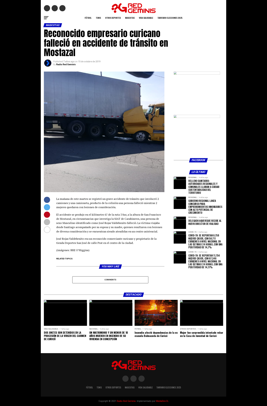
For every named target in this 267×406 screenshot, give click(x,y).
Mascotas (130, 17)
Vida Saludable (146, 17)
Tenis (98, 17)
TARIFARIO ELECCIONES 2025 (169, 17)
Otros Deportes (113, 17)
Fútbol (88, 17)
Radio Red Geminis (66, 64)
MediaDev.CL (162, 401)
